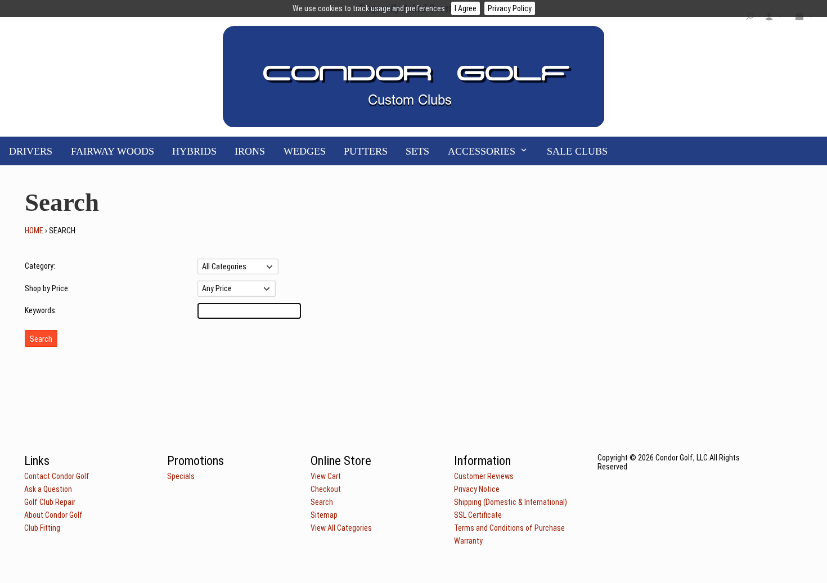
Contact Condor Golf (56, 476)
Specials (181, 476)
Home (34, 230)
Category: (40, 265)
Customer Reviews (484, 476)
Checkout (326, 489)
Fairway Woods (112, 151)
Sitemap (324, 514)
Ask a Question (48, 489)
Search (322, 502)
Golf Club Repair (49, 502)
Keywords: (41, 310)
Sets (417, 151)
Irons (250, 151)
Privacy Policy (510, 8)
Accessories (481, 151)
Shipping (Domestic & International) (510, 502)
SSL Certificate (478, 514)
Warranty (468, 540)
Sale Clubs (577, 151)
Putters (366, 151)
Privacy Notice (477, 489)
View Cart (326, 476)
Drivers (30, 151)
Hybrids (194, 151)
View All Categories (341, 527)
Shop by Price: (47, 288)
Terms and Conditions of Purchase (509, 527)
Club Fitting (42, 527)
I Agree (466, 8)
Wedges (305, 151)
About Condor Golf (53, 514)
